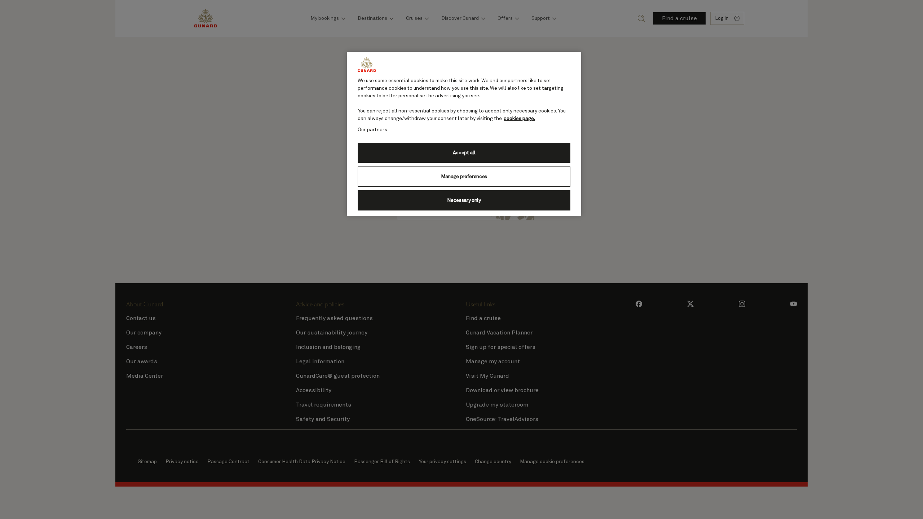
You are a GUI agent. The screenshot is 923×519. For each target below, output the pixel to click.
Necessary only (464, 200)
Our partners (372, 129)
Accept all (464, 152)
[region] (464, 134)
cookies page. (519, 118)
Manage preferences (464, 176)
